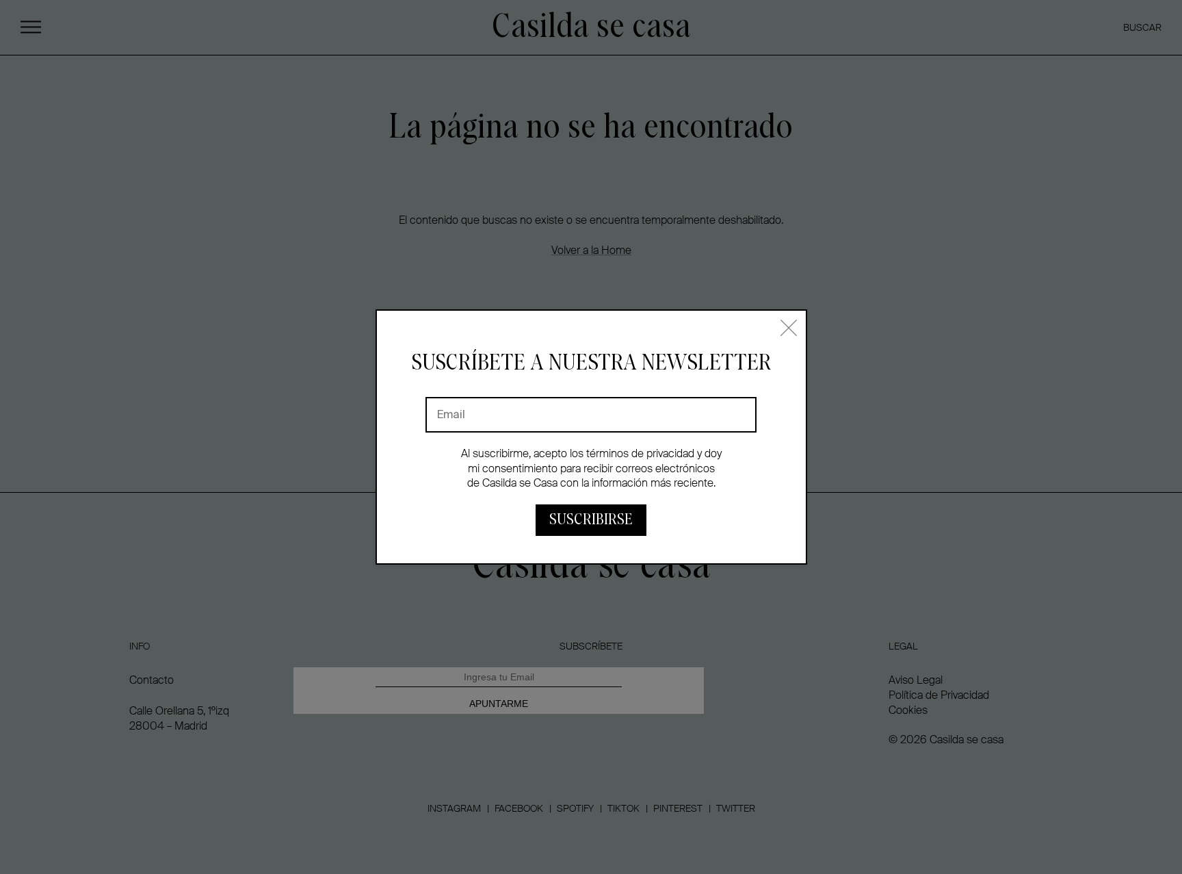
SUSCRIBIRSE (591, 520)
